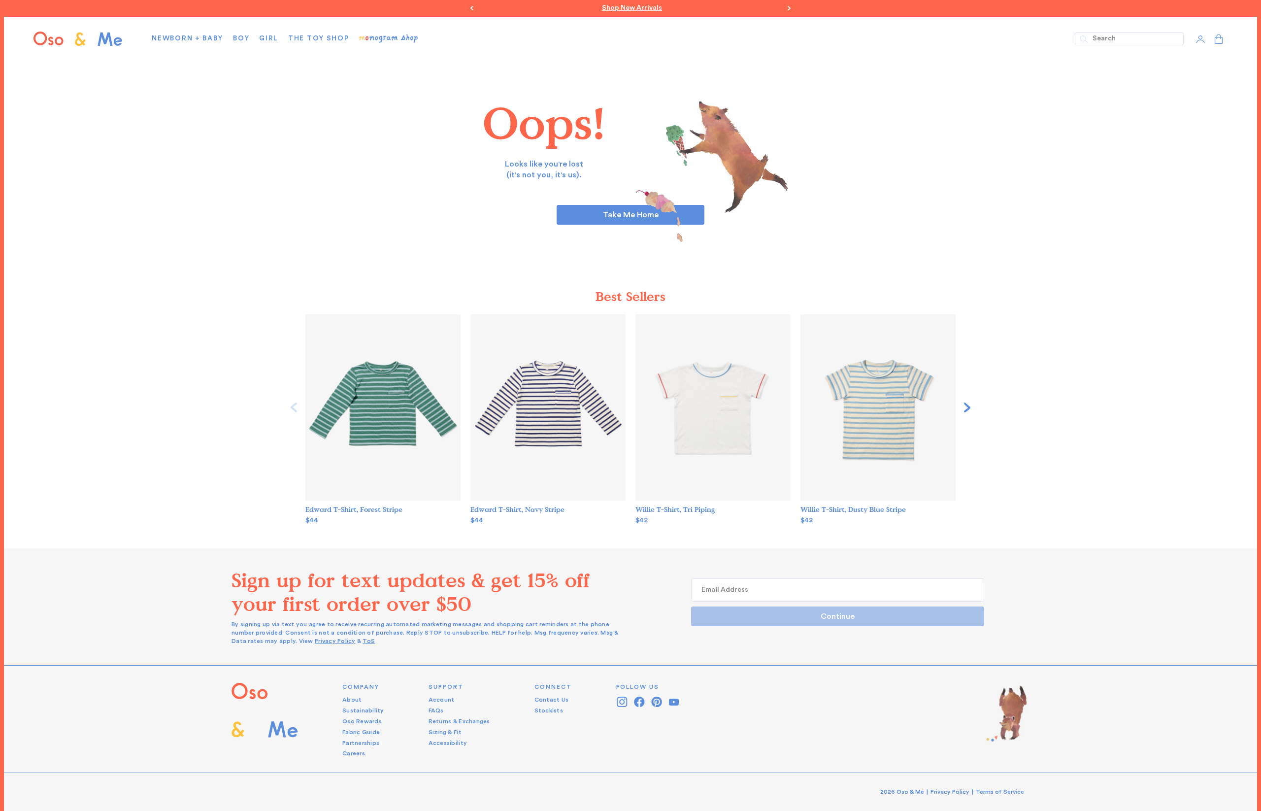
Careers (353, 753)
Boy (241, 38)
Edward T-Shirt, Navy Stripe (517, 510)
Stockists (548, 710)
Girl (268, 38)
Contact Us (551, 700)
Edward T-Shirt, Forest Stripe (353, 510)
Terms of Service (1000, 792)
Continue (838, 616)
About (352, 700)
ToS (369, 641)
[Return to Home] (265, 720)
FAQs (436, 710)
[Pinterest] (657, 702)
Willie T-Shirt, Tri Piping (675, 510)
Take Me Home (631, 215)
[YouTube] (674, 702)
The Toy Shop (318, 38)
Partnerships (360, 743)
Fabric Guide (361, 732)
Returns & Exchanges (459, 721)
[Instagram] (622, 702)
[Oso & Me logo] (77, 39)
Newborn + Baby (187, 38)
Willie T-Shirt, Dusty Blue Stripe (853, 510)
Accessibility (448, 743)
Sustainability (363, 710)
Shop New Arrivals (630, 7)
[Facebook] (639, 702)
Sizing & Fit (445, 732)
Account (442, 700)
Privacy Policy (335, 641)
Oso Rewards (362, 721)
